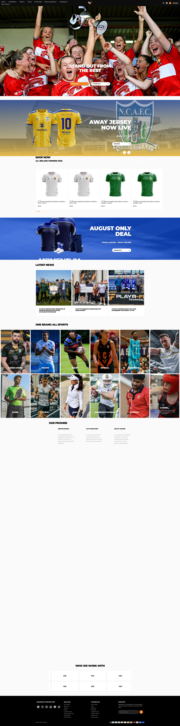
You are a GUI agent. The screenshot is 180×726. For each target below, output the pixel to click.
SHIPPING (93, 708)
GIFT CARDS (67, 704)
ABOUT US (66, 706)
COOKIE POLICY (95, 711)
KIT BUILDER (67, 715)
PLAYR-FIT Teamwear (43, 722)
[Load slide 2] (56, 152)
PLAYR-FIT (40, 200)
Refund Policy (94, 717)
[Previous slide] (124, 152)
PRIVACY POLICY (95, 713)
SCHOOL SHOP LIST (69, 713)
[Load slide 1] (51, 152)
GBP (176, 3)
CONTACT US (94, 715)
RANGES (66, 708)
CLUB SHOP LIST (68, 711)
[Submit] (141, 712)
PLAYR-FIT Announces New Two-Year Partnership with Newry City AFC (113, 309)
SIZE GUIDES (94, 704)
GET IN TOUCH (67, 717)
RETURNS (93, 710)
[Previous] (137, 161)
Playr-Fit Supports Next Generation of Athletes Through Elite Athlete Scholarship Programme (41, 310)
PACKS (65, 710)
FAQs (92, 706)
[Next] (142, 161)
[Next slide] (128, 152)
